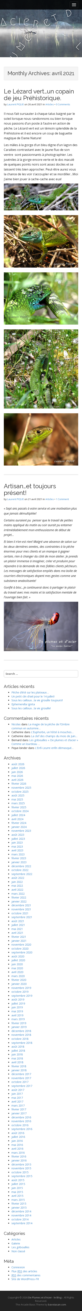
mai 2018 (17, 1058)
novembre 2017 (21, 1078)
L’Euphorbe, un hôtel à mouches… (52, 732)
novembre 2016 (21, 1121)
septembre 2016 (21, 1129)
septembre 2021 (21, 917)
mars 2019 (18, 1019)
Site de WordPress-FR (25, 1279)
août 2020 (17, 956)
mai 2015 (17, 1192)
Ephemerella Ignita (23, 704)
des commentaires (25, 1275)
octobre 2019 (19, 991)
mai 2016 (17, 1145)
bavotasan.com (57, 1304)
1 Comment (62, 499)
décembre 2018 (21, 1031)
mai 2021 (17, 929)
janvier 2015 (19, 1207)
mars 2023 (18, 854)
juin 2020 (17, 964)
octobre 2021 (19, 913)
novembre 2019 (21, 988)
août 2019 (17, 999)
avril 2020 (17, 972)
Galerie (15, 1243)
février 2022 (18, 897)
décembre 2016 (21, 1117)
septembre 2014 (21, 1223)
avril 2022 (17, 889)
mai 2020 (17, 968)
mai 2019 (17, 1011)
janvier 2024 (19, 827)
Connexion (18, 1267)
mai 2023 (17, 846)
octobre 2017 (19, 1082)
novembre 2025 (21, 787)
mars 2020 (18, 976)
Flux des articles (24, 1271)
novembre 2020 (21, 944)
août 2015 (17, 1180)
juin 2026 (17, 772)
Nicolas (16, 724)
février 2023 (18, 858)
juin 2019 (17, 1007)
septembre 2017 (21, 1086)
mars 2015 (18, 1200)
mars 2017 (18, 1105)
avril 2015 (17, 1196)
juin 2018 (17, 1054)
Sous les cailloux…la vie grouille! (31, 708)
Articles (49, 104)
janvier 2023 (19, 862)
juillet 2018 (18, 1050)
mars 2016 (18, 1152)
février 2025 (18, 807)
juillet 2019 (18, 1003)
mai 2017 (17, 1097)
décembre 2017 (21, 1074)
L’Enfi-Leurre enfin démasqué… (54, 748)
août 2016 (17, 1133)
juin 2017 (17, 1093)
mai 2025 (17, 799)
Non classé (18, 1251)
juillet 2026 (18, 768)
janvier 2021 (19, 941)
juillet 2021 (18, 925)
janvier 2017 (19, 1113)
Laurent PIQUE (15, 104)
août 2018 (17, 1046)
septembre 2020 (21, 952)
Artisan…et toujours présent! (30, 489)
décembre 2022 (21, 866)
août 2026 (17, 764)
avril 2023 (17, 850)
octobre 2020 (19, 948)
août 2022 (17, 878)
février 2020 (18, 980)
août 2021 (17, 921)
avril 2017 (17, 1101)
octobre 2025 (19, 791)
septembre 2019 (21, 995)
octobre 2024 (19, 811)
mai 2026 (17, 776)
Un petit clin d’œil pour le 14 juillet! (33, 696)
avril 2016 (17, 1148)
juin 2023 (17, 842)
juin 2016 (17, 1141)
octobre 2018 (19, 1039)
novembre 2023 (21, 830)
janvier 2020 (19, 984)
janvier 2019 (19, 1027)
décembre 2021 (21, 905)
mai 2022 (17, 885)
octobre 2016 (19, 1125)
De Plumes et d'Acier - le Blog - (45, 1297)
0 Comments (63, 104)
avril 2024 (17, 819)
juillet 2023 (18, 838)
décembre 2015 (21, 1164)
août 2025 (17, 795)
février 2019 (18, 1023)
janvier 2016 (19, 1160)
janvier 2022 (19, 901)
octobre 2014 (19, 1219)
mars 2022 (18, 893)
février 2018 (18, 1066)
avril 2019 (17, 1015)
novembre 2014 (21, 1215)
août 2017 (17, 1090)
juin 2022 (17, 882)
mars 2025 (18, 803)
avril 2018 (17, 1062)
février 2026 (18, 783)
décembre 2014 (21, 1211)
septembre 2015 (21, 1176)
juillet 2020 (18, 960)
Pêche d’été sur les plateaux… (30, 692)
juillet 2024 (18, 815)
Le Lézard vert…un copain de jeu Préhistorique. (39, 94)
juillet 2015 (18, 1184)
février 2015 (18, 1203)
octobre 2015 (19, 1172)
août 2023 (17, 834)
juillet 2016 (18, 1137)
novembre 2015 (21, 1168)
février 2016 (18, 1156)
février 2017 (18, 1109)
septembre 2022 (21, 874)
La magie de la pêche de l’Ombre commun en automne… (40, 726)
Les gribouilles (20, 1247)
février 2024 (18, 823)
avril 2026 (17, 780)
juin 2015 (17, 1188)
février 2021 (18, 937)
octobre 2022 (19, 870)
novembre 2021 (21, 909)
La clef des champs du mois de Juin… (54, 736)
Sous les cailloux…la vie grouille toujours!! (37, 700)
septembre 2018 (21, 1043)
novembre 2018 (21, 1035)
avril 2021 (17, 933)
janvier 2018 (19, 1070)
